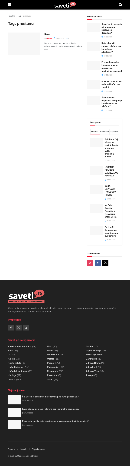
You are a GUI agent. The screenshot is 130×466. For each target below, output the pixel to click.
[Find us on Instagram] (90, 263)
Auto (10, 350)
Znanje (90, 375)
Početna (11, 16)
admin (49, 38)
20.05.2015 (59, 38)
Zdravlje (90, 367)
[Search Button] (120, 5)
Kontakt (23, 449)
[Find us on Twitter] (105, 263)
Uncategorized (94, 354)
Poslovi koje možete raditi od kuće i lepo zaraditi (111, 84)
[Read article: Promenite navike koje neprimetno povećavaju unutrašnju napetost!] (93, 65)
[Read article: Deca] (24, 44)
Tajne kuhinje (93, 350)
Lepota (12, 379)
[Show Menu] (9, 5)
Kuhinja (12, 375)
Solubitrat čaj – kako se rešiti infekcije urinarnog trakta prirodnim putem (111, 148)
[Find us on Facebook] (98, 263)
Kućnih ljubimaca (18, 371)
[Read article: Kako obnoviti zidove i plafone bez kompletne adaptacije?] (93, 46)
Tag (19, 16)
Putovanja (52, 367)
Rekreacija (52, 371)
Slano (50, 379)
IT (9, 354)
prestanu (27, 16)
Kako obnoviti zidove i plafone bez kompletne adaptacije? (50, 409)
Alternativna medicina (20, 346)
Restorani (52, 375)
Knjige (11, 358)
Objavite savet (38, 449)
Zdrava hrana (93, 363)
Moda (50, 350)
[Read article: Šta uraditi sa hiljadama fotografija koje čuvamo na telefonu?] (93, 100)
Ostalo (50, 358)
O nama (11, 449)
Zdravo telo (92, 371)
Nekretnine (53, 354)
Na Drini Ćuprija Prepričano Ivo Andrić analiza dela (110, 211)
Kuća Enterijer (15, 367)
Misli (49, 346)
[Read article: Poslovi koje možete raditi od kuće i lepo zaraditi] (93, 84)
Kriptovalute (14, 363)
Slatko (89, 346)
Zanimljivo (91, 358)
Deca (47, 34)
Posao (50, 363)
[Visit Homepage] (65, 5)
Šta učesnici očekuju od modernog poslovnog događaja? (50, 397)
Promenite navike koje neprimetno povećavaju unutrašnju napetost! (55, 421)
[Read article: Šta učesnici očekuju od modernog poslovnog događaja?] (93, 27)
